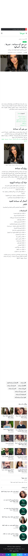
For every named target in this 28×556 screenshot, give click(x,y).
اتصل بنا (5, 548)
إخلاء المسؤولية (15, 550)
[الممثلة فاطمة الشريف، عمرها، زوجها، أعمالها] (21, 464)
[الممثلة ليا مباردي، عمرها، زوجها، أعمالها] (7, 424)
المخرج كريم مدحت (9, 443)
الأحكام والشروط (10, 548)
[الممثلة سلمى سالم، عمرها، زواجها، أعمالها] (21, 411)
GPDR (11, 550)
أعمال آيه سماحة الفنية (21, 121)
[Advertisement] (14, 14)
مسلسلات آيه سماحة (20, 394)
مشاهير (20, 39)
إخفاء (19, 113)
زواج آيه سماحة (22, 118)
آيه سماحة (23, 382)
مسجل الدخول (18, 482)
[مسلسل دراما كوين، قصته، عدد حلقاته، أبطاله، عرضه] (23, 537)
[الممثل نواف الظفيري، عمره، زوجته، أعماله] (7, 451)
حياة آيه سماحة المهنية (21, 119)
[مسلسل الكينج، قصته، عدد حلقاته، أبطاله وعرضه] (23, 528)
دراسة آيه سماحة (11, 385)
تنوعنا (25, 52)
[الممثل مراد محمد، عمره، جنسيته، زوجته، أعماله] (21, 451)
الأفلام (24, 123)
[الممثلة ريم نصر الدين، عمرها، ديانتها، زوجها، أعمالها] (21, 438)
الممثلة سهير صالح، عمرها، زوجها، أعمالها (10, 516)
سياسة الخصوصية (17, 548)
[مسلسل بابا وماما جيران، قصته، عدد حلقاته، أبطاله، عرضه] (23, 511)
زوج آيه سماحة (22, 388)
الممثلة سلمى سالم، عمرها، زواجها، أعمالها (16, 29)
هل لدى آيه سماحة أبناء (20, 397)
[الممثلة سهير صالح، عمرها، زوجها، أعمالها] (7, 411)
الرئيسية (24, 39)
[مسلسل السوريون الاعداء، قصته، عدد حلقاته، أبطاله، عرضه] (23, 503)
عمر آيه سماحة (12, 388)
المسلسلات (23, 125)
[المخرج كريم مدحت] (7, 438)
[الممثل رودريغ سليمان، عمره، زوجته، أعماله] (7, 464)
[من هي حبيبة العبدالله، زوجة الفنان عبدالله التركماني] (21, 424)
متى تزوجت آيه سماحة (20, 391)
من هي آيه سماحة (22, 116)
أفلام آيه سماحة (21, 385)
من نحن (23, 548)
